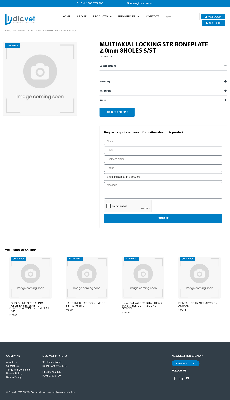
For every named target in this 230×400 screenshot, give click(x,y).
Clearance (16, 30)
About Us (11, 362)
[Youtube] (187, 378)
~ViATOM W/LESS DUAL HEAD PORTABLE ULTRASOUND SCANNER (142, 306)
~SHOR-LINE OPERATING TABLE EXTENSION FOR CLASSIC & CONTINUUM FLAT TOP (29, 307)
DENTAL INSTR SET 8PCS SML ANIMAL (198, 304)
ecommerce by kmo (66, 392)
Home (66, 16)
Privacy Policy (14, 373)
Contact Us (12, 366)
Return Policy (13, 377)
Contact (152, 16)
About (82, 16)
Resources (126, 16)
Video (103, 100)
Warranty (105, 81)
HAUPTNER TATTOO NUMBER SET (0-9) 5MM (86, 304)
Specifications (108, 66)
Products (100, 16)
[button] (163, 65)
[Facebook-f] (175, 378)
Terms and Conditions (18, 369)
